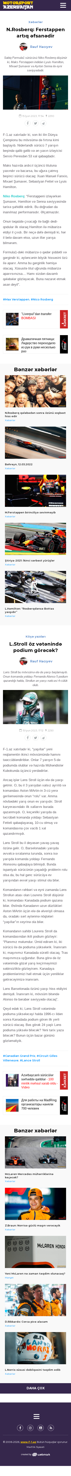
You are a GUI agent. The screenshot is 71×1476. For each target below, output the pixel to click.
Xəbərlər (35, 22)
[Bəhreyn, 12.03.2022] (35, 443)
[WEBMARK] (35, 1454)
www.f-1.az (28, 1441)
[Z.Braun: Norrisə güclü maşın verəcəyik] (35, 1204)
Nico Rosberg (43, 299)
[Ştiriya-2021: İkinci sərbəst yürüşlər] (35, 539)
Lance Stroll (31, 1060)
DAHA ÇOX (36, 1388)
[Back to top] (60, 1465)
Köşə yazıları (36, 636)
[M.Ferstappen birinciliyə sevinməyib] (35, 491)
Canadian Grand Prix (20, 1056)
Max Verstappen (17, 299)
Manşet (9, 1277)
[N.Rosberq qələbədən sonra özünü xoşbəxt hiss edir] (35, 391)
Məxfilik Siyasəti (35, 1447)
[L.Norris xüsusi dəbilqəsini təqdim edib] (35, 1348)
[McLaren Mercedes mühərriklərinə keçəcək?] (35, 1152)
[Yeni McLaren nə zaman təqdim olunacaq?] (35, 1252)
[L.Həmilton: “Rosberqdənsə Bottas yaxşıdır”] (35, 587)
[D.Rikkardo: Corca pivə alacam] (35, 1300)
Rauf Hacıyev (41, 47)
